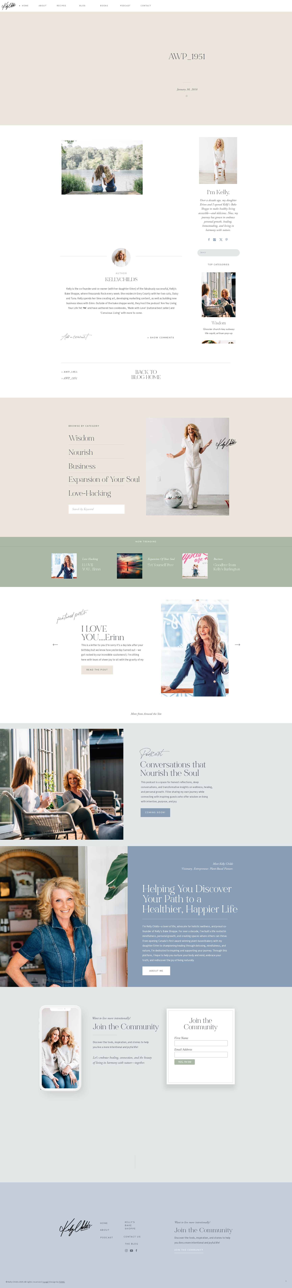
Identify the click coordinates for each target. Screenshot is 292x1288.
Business (218, 559)
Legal (45, 1282)
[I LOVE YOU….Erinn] (64, 566)
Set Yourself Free (161, 565)
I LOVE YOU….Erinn (102, 633)
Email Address (183, 1049)
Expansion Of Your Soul (161, 559)
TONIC (62, 1282)
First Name (181, 1038)
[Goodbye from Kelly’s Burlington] (195, 566)
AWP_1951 (71, 372)
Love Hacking (90, 559)
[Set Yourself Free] (129, 566)
